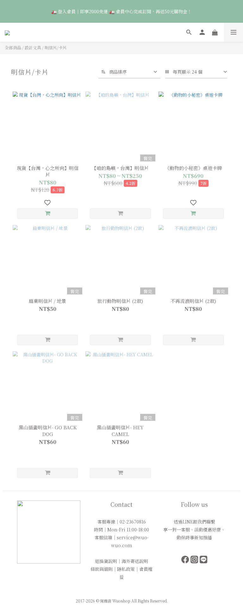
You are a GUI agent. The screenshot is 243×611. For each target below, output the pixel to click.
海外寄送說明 (135, 561)
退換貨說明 (106, 561)
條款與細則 (101, 569)
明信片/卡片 (56, 48)
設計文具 (33, 48)
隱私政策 (126, 569)
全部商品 (13, 48)
